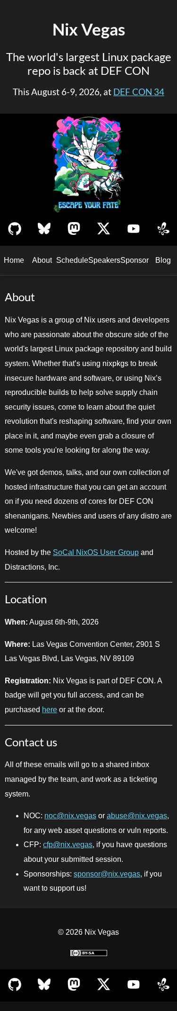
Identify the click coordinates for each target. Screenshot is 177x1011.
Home (14, 260)
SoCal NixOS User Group (96, 552)
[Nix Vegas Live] (163, 229)
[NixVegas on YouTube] (133, 229)
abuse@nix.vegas (137, 816)
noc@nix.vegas (70, 816)
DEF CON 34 (138, 92)
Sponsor (134, 260)
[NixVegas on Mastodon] (73, 229)
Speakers (104, 260)
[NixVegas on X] (103, 229)
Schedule (72, 260)
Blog (163, 260)
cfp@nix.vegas (68, 845)
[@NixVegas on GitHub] (14, 229)
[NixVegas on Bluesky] (44, 229)
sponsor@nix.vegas (107, 874)
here (49, 710)
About (42, 260)
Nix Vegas (88, 29)
